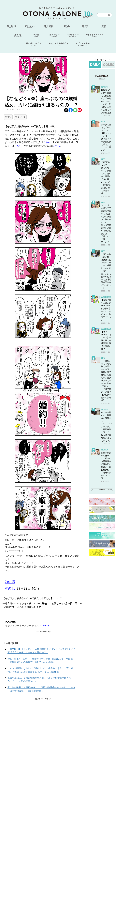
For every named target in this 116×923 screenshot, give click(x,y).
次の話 (10, 588)
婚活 (9, 117)
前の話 (10, 582)
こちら (46, 142)
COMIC (108, 65)
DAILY (95, 65)
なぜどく (21, 117)
